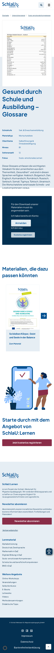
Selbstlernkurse (9, 586)
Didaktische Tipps (10, 604)
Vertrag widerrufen (10, 530)
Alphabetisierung (9, 544)
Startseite (5, 15)
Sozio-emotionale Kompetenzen (39, 15)
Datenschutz (27, 642)
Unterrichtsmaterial (18, 15)
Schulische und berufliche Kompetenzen (20, 562)
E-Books (6, 589)
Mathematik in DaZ (10, 551)
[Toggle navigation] (49, 5)
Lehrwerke (6, 593)
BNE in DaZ (7, 566)
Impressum (27, 636)
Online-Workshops (10, 578)
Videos (5, 597)
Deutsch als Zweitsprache (13, 547)
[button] (8, 316)
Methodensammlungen (12, 600)
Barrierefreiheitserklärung (27, 647)
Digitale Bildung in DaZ (12, 555)
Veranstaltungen (9, 582)
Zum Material (15, 343)
